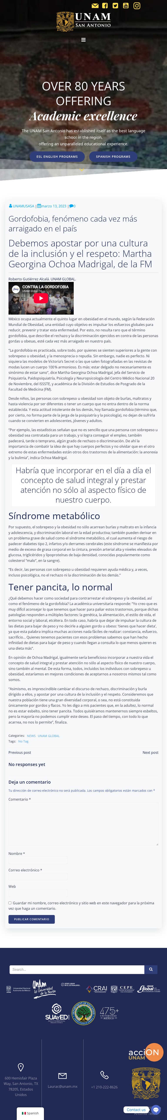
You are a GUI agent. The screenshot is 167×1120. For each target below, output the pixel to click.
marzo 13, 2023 (53, 206)
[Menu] (83, 40)
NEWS (31, 736)
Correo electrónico (25, 870)
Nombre (16, 853)
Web (12, 886)
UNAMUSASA (23, 206)
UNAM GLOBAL (49, 736)
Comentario (19, 799)
